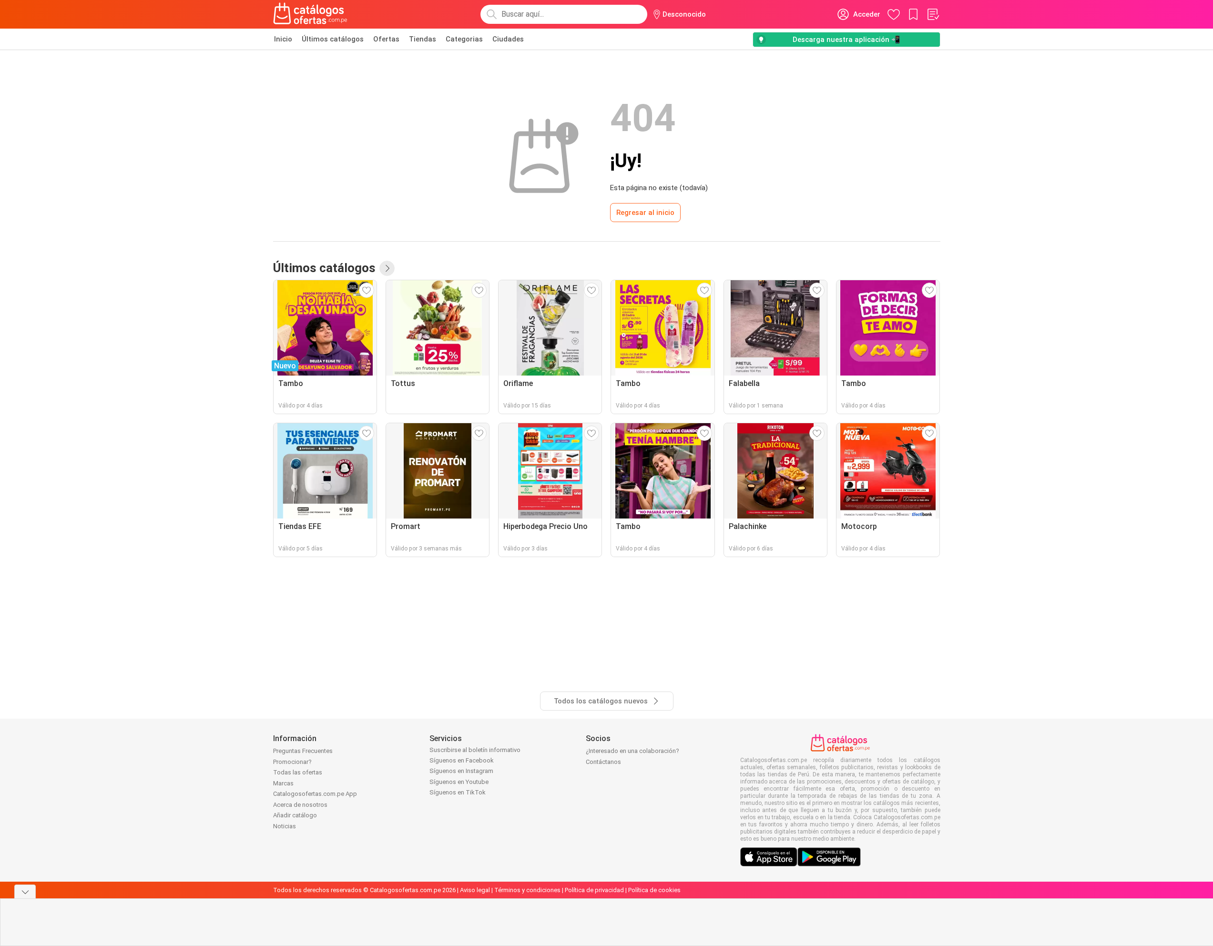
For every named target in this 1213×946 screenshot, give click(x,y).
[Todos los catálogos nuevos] (387, 268)
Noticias (284, 826)
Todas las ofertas (297, 772)
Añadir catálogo (295, 815)
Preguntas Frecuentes (303, 750)
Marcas (283, 783)
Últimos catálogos (333, 39)
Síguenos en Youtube (459, 781)
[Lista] (932, 14)
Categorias (464, 39)
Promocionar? (292, 761)
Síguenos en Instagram (461, 770)
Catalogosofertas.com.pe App (315, 793)
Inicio (283, 39)
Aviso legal (475, 890)
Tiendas (422, 39)
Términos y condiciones (527, 890)
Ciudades (508, 39)
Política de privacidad (594, 890)
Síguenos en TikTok (457, 792)
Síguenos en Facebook (461, 760)
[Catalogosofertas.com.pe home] (310, 14)
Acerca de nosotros (300, 804)
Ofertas (386, 39)
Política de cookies (654, 890)
